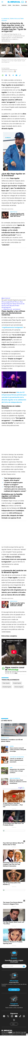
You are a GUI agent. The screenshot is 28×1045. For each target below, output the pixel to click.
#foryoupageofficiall (8, 302)
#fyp (21, 302)
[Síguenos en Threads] (24, 1016)
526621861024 (14, 982)
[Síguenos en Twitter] (8, 1016)
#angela (4, 303)
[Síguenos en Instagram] (12, 1016)
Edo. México (16, 5)
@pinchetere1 (6, 298)
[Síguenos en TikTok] (20, 1016)
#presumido (5, 305)
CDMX (9, 5)
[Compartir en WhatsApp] (3, 75)
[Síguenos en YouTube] (16, 1016)
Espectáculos (15, 18)
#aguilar (9, 303)
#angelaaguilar (6, 307)
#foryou (17, 302)
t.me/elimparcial (14, 1005)
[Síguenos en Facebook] (4, 1016)
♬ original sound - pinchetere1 (11, 309)
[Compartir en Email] (16, 75)
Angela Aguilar (17, 683)
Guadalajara (24, 5)
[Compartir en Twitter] (9, 75)
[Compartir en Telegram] (13, 75)
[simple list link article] (14, 730)
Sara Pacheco (6, 68)
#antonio (20, 303)
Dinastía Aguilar (7, 686)
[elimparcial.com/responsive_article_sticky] (27, 1035)
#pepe (15, 303)
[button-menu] (2, 2)
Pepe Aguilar (6, 683)
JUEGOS (4, 5)
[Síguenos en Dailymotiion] (14, 1020)
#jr (24, 303)
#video (17, 305)
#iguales (12, 305)
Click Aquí (14, 989)
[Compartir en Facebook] (6, 75)
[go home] (14, 1030)
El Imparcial (5, 18)
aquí (16, 673)
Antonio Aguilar (19, 686)
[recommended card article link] (5, 215)
